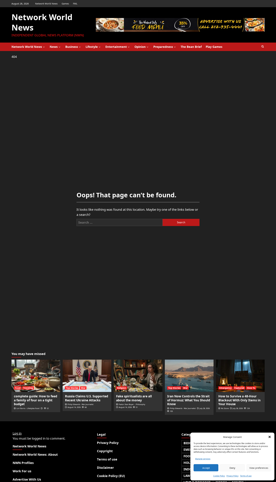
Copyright (105, 451)
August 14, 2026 (74, 407)
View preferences (258, 467)
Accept (206, 467)
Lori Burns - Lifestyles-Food (27, 408)
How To (251, 387)
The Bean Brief (191, 47)
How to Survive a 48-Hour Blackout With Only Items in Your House (239, 400)
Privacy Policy (232, 476)
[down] (44, 47)
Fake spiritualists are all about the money (134, 398)
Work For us (22, 471)
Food (17, 387)
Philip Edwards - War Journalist (80, 404)
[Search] (263, 46)
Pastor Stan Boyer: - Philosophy (132, 404)
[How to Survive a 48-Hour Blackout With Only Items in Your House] (240, 376)
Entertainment (116, 47)
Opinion (140, 47)
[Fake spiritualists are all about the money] (138, 376)
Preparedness (163, 47)
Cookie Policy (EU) (111, 476)
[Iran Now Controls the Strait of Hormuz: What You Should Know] (189, 376)
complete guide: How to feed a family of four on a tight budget (35, 400)
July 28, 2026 (204, 408)
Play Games (214, 47)
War (83, 387)
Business (71, 47)
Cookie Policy (219, 476)
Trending (28, 387)
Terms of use (246, 476)
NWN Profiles (23, 463)
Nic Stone (225, 408)
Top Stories (72, 387)
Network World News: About (35, 454)
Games (65, 3)
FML (75, 3)
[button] (269, 436)
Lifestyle (92, 47)
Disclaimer (105, 467)
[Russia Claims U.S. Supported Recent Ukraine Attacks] (87, 376)
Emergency (225, 387)
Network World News (46, 3)
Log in (17, 433)
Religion (121, 387)
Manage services (202, 458)
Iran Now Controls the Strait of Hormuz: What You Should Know (188, 400)
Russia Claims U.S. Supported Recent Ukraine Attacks (86, 398)
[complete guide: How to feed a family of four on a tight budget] (36, 376)
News (54, 47)
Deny (232, 467)
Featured (239, 387)
